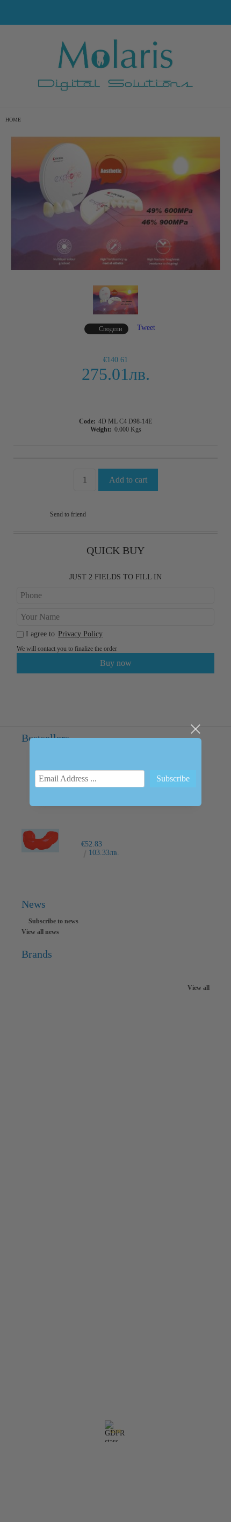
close (195, 729)
